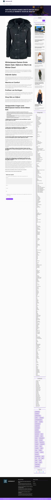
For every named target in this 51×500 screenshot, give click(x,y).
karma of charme (38, 219)
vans (36, 349)
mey (36, 261)
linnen (37, 246)
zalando (37, 366)
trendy (36, 462)
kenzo (37, 221)
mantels (37, 254)
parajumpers (37, 281)
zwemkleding (38, 375)
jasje (36, 209)
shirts (37, 304)
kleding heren (38, 232)
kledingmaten (38, 233)
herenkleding (38, 199)
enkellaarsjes (38, 166)
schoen (37, 301)
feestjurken (37, 170)
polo (36, 285)
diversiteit (40, 421)
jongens (37, 216)
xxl (36, 365)
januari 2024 (37, 406)
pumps (37, 294)
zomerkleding (38, 372)
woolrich (37, 362)
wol (36, 360)
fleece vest (37, 175)
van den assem (38, 347)
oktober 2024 (38, 398)
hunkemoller (37, 206)
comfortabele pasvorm (38, 419)
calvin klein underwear (39, 142)
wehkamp (37, 356)
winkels (40, 462)
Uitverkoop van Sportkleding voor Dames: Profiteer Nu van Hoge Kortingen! (39, 83)
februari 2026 (38, 385)
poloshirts (37, 291)
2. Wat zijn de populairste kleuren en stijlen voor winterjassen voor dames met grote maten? (19, 112)
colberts (37, 147)
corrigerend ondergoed (39, 149)
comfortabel (41, 417)
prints (43, 456)
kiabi (36, 222)
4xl (36, 114)
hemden (37, 195)
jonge (36, 215)
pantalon (37, 279)
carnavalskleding (38, 143)
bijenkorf (37, 125)
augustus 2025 (38, 390)
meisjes (37, 258)
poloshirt (37, 290)
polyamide (37, 292)
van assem (37, 346)
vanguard (37, 348)
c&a (36, 139)
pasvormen (36, 454)
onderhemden (38, 272)
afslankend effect (37, 415)
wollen (37, 361)
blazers (37, 129)
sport (36, 320)
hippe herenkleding (38, 204)
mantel (37, 253)
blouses (37, 131)
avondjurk (37, 120)
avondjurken (37, 121)
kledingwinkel (38, 234)
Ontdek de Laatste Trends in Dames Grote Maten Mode (13, 171)
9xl (36, 115)
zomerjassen (37, 369)
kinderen (37, 227)
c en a (37, 138)
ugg (36, 342)
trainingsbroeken (38, 337)
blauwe (37, 128)
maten (41, 446)
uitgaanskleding (38, 344)
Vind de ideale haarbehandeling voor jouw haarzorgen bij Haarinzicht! (39, 40)
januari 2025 (37, 396)
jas (36, 208)
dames (37, 152)
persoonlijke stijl (37, 456)
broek (37, 135)
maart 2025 (37, 394)
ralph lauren (37, 296)
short (36, 306)
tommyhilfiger (38, 333)
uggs (36, 343)
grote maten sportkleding (39, 190)
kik (36, 223)
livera (36, 247)
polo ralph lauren (38, 286)
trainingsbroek (38, 336)
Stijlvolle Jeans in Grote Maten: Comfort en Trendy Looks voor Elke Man (15, 169)
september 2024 (38, 399)
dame (37, 151)
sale (36, 298)
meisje (37, 257)
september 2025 (38, 389)
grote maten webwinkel (39, 191)
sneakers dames (38, 315)
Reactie (7, 177)
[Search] (43, 20)
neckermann (37, 265)
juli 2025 (37, 391)
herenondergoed (38, 201)
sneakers (37, 314)
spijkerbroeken (38, 319)
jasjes (37, 210)
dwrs (36, 164)
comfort (36, 417)
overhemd (37, 275)
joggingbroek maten (38, 213)
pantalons (37, 280)
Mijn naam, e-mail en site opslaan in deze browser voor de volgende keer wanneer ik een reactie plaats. (19, 194)
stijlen (42, 458)
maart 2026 (37, 384)
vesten (37, 351)
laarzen (37, 241)
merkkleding (37, 260)
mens (36, 259)
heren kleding (38, 197)
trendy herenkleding (39, 338)
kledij (36, 230)
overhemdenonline (38, 278)
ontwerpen (36, 452)
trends (40, 460)
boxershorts (37, 134)
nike (36, 268)
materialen (36, 448)
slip (36, 310)
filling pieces (37, 172)
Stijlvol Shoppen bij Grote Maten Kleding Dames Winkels (40, 63)
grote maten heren (38, 186)
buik (36, 137)
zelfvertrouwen (37, 464)
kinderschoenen (38, 229)
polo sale (37, 287)
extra (36, 167)
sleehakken (37, 309)
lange (36, 243)
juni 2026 (37, 382)
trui (36, 339)
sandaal (37, 299)
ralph (36, 295)
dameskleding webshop (39, 159)
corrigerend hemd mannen (39, 148)
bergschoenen (38, 124)
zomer (37, 368)
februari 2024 (38, 405)
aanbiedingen (37, 411)
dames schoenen (38, 156)
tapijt (36, 329)
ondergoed (37, 271)
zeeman (37, 367)
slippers (37, 311)
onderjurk (37, 273)
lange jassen (37, 244)
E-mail (7, 188)
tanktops (37, 328)
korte (36, 237)
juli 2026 (37, 381)
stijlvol (36, 460)
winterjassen (37, 358)
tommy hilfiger (38, 331)
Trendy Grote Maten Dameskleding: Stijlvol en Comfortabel (38, 105)
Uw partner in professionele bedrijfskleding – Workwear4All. (39, 34)
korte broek (37, 238)
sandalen (37, 300)
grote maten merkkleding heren (40, 189)
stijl (39, 458)
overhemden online (38, 277)
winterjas (37, 357)
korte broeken (38, 239)
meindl (37, 256)
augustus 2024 (38, 400)
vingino (37, 352)
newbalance (37, 267)
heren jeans (37, 196)
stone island (37, 323)
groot (36, 182)
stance (37, 322)
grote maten (37, 185)
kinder (37, 225)
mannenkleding (38, 252)
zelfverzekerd (37, 466)
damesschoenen (38, 161)
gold (36, 181)
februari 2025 (38, 395)
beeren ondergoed (38, 123)
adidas (37, 116)
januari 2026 (37, 386)
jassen (37, 211)
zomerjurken (37, 370)
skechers (37, 308)
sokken (37, 317)
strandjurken (37, 324)
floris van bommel (38, 176)
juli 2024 (37, 401)
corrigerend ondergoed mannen (40, 150)
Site (6, 191)
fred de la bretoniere (39, 177)
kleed (36, 235)
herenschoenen (38, 202)
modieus (40, 450)
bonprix (37, 132)
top (36, 334)
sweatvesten (38, 327)
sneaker (37, 313)
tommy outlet (38, 332)
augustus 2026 (38, 380)
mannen (37, 251)
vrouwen (37, 355)
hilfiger (37, 203)
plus (36, 282)
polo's (37, 289)
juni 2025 (37, 392)
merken (41, 448)
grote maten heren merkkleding (40, 187)
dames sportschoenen (39, 157)
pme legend (37, 284)
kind (36, 224)
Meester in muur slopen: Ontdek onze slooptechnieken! (39, 47)
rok (36, 297)
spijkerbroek (37, 318)
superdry (37, 325)
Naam (7, 185)
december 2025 (38, 387)
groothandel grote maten (39, 183)
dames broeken (38, 153)
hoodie (37, 205)
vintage (37, 353)
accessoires (37, 413)
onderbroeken (38, 270)
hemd (37, 194)
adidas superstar (38, 118)
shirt (36, 303)
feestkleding (37, 171)
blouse (37, 130)
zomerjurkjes (37, 371)
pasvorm (41, 452)
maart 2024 (37, 404)
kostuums (37, 240)
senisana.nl (9, 1)
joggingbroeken (38, 214)
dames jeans (38, 154)
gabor (37, 178)
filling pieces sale (38, 173)
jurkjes (37, 218)
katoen (37, 220)
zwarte (37, 374)
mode (37, 263)
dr (36, 162)
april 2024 (37, 403)
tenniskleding (38, 330)
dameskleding (38, 158)
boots (37, 133)
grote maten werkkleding (39, 192)
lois (36, 248)
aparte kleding (38, 119)
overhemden (37, 276)
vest (36, 350)
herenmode (37, 200)
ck (36, 145)
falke (36, 168)
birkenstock (37, 126)
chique (37, 144)
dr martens (37, 163)
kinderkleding (38, 228)
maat (36, 249)
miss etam (37, 262)
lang (36, 242)
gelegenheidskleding (39, 180)
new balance (38, 266)
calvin (37, 140)
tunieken (37, 341)
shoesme (37, 305)
